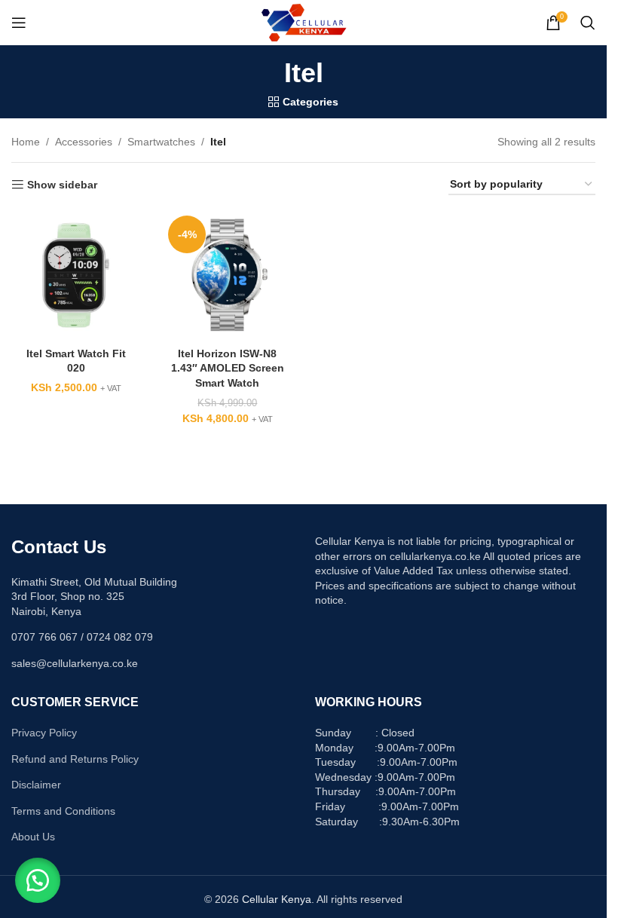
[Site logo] (303, 22)
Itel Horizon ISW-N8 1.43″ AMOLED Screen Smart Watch (227, 368)
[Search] (588, 23)
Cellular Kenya (276, 899)
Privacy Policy (44, 733)
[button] (37, 880)
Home (25, 142)
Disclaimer (36, 785)
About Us (33, 837)
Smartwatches (161, 142)
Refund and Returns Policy (75, 759)
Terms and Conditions (63, 811)
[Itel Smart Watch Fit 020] (75, 274)
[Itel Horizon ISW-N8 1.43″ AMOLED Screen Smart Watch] (227, 274)
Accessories (83, 142)
